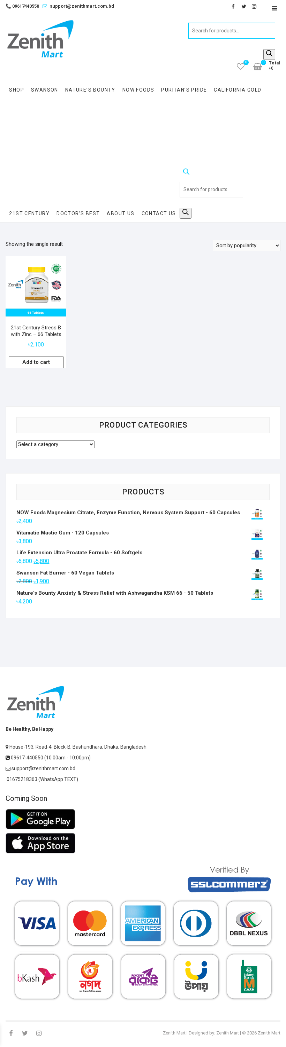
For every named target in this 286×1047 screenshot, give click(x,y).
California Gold (237, 90)
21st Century (29, 213)
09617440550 (22, 6)
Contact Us (159, 213)
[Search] (269, 54)
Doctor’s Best (78, 213)
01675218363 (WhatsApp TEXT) (42, 779)
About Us (120, 213)
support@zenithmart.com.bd (82, 6)
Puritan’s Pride (184, 90)
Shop (16, 90)
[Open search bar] (211, 173)
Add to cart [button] (36, 362)
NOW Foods (138, 90)
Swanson (44, 90)
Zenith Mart (174, 1033)
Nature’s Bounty (90, 90)
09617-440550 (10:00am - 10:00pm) (50, 757)
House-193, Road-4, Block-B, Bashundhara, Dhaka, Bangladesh (77, 747)
